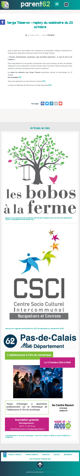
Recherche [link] (68, 454)
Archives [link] (45, 454)
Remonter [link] (40, 469)
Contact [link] (56, 454)
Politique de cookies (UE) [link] (40, 459)
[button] (57, 3)
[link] (2, 22)
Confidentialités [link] (49, 472)
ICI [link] (43, 81)
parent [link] (31, 4)
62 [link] (46, 4)
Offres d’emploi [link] (31, 454)
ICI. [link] (20, 77)
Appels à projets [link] (15, 454)
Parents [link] (51, 35)
